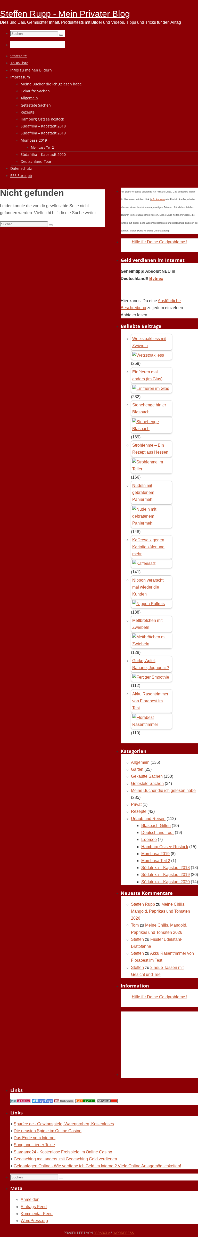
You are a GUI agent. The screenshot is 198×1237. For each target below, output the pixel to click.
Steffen (137, 939)
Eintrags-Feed (34, 1206)
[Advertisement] (159, 1043)
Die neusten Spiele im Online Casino (47, 1131)
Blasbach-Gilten (156, 825)
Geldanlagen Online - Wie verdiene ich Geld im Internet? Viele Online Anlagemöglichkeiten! (97, 1166)
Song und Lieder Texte (34, 1145)
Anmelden (30, 1199)
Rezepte (138, 811)
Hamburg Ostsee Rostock (164, 847)
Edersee (149, 839)
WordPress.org (34, 1220)
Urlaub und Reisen (148, 818)
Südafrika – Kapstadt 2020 (165, 882)
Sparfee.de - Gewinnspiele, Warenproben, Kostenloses (64, 1124)
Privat (136, 804)
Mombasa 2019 (155, 854)
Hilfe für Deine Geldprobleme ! (159, 242)
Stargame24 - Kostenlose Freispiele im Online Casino (63, 1152)
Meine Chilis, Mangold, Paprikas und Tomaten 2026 (160, 911)
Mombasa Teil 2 (155, 860)
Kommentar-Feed (37, 1213)
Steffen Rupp (143, 904)
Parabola (102, 1233)
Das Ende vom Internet (34, 1138)
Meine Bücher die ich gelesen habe (163, 790)
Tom (135, 925)
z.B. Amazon (158, 199)
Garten (137, 769)
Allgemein (140, 762)
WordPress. (124, 1233)
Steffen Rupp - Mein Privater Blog (65, 14)
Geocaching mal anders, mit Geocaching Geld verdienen (65, 1159)
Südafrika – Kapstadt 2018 (165, 867)
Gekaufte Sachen (147, 776)
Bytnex (156, 278)
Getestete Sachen (147, 783)
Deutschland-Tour (157, 832)
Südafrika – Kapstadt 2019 (165, 874)
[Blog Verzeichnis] (85, 1101)
